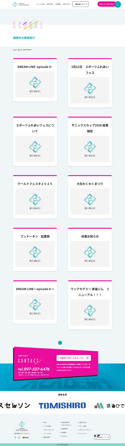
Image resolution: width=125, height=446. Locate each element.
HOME (14, 49)
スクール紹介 (83, 426)
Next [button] (113, 406)
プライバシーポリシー (85, 430)
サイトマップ (83, 433)
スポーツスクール (49, 430)
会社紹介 (64, 432)
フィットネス (47, 433)
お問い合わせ (83, 422)
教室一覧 (19, 49)
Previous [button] (15, 406)
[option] (62, 405)
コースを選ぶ (47, 426)
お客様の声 (64, 429)
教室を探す (47, 437)
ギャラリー (64, 436)
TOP (45, 422)
